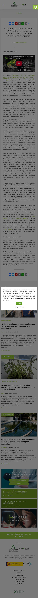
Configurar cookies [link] (19, 307)
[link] (35, 7)
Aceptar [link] (19, 303)
